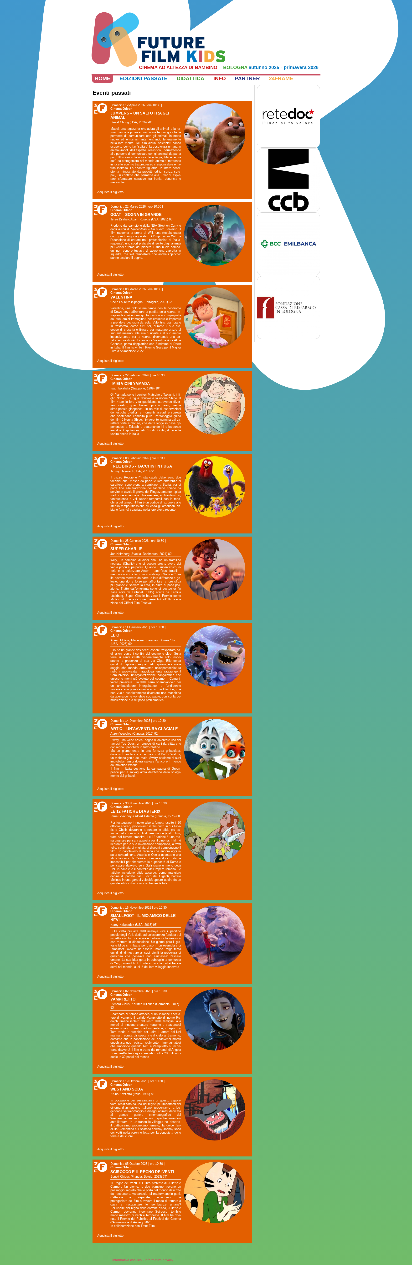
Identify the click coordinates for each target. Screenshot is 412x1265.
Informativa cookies (127, 1260)
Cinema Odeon (121, 108)
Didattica (190, 78)
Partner (247, 78)
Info (219, 78)
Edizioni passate (143, 78)
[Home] (158, 39)
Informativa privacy (159, 1260)
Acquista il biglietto (110, 192)
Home (102, 78)
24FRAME (281, 78)
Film (100, 109)
